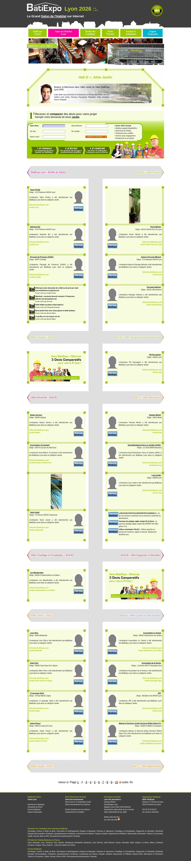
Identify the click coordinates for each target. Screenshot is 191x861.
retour (62, 782)
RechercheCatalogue (90, 32)
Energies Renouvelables (37, 854)
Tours (44, 845)
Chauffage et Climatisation (125, 831)
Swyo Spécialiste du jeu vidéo (115, 812)
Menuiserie (142, 834)
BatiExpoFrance (37, 32)
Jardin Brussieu (155, 465)
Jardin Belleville (35, 651)
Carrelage (31, 831)
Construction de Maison (85, 834)
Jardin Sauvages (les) (153, 681)
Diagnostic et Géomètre (145, 831)
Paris (30, 843)
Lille (94, 843)
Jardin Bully (157, 433)
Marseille (36, 843)
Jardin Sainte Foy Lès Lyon (151, 244)
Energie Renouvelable (36, 834)
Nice (55, 843)
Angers (138, 843)
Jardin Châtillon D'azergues (151, 743)
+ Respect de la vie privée (124, 138)
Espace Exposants (35, 812)
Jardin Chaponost (36, 530)
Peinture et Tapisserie (105, 831)
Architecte (71, 834)
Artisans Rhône (110, 802)
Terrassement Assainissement (61, 836)
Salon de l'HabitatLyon (63, 32)
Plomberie (50, 834)
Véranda (76, 836)
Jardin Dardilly (35, 277)
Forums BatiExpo (34, 809)
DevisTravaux (110, 32)
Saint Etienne (109, 843)
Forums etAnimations (130, 32)
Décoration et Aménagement (68, 831)
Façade (98, 834)
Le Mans (145, 843)
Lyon (43, 843)
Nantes (61, 843)
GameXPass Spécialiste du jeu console (119, 809)
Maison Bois (132, 834)
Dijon (132, 843)
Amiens (50, 845)
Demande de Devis (35, 807)
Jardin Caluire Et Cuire (38, 741)
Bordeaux (87, 843)
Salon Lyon (32, 799)
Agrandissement (60, 834)
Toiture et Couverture (155, 834)
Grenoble (125, 843)
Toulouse (49, 843)
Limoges (38, 845)
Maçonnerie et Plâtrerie (117, 834)
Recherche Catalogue (36, 804)
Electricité (159, 831)
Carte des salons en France (64, 845)
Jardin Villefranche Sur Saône (150, 651)
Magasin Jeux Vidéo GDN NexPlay (117, 807)
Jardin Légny (34, 711)
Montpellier (79, 843)
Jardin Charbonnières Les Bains (42, 590)
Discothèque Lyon (111, 804)
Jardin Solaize (34, 433)
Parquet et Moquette (88, 831)
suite (125, 782)
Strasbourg (69, 843)
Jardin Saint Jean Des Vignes (41, 681)
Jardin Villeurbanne (154, 305)
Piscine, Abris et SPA (41, 836)
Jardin (30, 836)
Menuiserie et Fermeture (153, 854)
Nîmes (152, 843)
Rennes (100, 843)
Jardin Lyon (34, 207)
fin (131, 782)
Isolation (104, 834)
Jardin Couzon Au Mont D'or (40, 463)
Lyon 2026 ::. (80, 9)
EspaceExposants (153, 32)
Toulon (118, 843)
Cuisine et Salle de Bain (46, 831)
